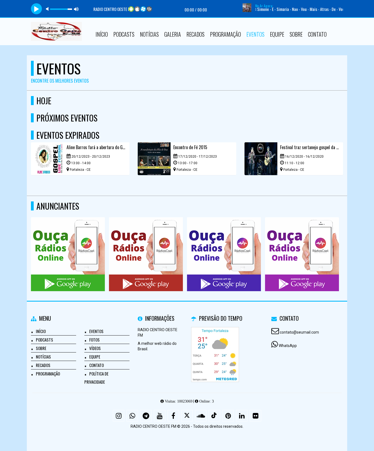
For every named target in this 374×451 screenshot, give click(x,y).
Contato (317, 34)
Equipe (277, 34)
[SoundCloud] (200, 415)
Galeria (172, 34)
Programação (225, 34)
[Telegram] (146, 415)
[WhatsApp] (132, 415)
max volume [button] (76, 9)
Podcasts (123, 34)
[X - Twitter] (187, 415)
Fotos (94, 340)
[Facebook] (173, 415)
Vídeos (95, 348)
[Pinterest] (228, 415)
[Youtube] (159, 415)
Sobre (296, 34)
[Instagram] (118, 415)
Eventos (255, 34)
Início (102, 34)
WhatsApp (288, 345)
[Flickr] (255, 415)
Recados (195, 34)
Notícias (149, 34)
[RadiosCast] (68, 244)
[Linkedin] (242, 415)
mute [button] (48, 9)
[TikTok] (214, 415)
